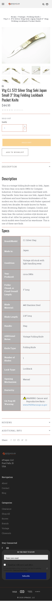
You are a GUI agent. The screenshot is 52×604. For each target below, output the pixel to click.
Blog (4, 493)
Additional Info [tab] (12, 430)
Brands (5, 523)
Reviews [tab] (7, 422)
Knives (5, 518)
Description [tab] (9, 166)
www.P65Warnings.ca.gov (35, 405)
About (4, 483)
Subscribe (26, 576)
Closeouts (6, 533)
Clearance (6, 509)
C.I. (3, 86)
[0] (47, 4)
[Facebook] (2, 548)
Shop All (6, 513)
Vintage (5, 528)
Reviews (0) (18, 110)
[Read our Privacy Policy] (47, 568)
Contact (5, 488)
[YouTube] (7, 548)
